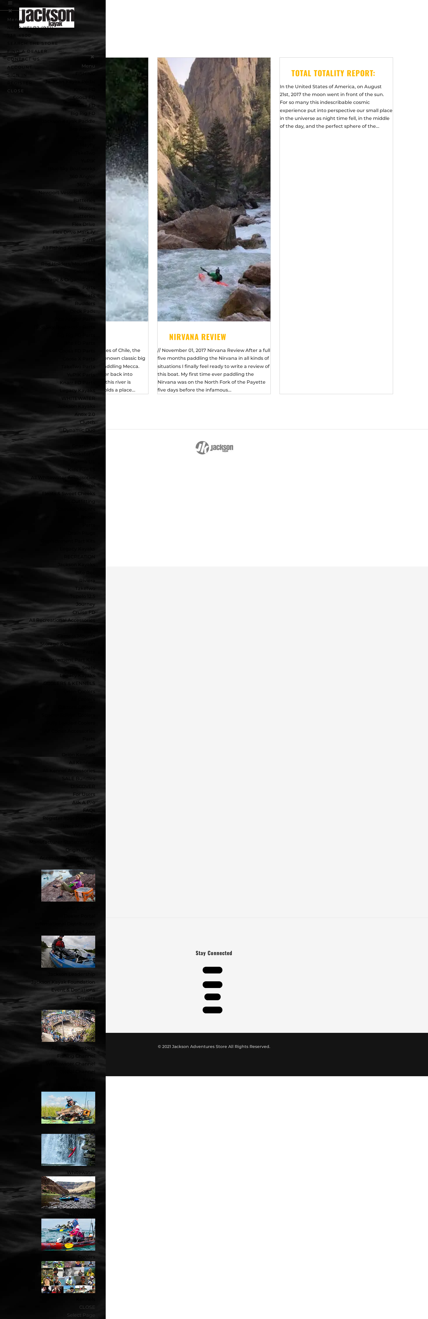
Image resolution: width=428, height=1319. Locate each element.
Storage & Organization (67, 644)
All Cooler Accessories (69, 731)
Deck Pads (82, 311)
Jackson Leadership (71, 974)
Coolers (86, 1257)
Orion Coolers (79, 691)
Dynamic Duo (79, 430)
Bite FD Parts (79, 343)
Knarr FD (84, 89)
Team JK (85, 1005)
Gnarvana (83, 446)
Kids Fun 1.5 (81, 469)
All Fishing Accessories (68, 248)
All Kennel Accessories (69, 770)
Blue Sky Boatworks (71, 168)
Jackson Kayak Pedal (70, 81)
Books (88, 517)
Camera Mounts (76, 509)
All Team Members (73, 1048)
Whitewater (81, 1172)
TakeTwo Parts (78, 366)
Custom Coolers (76, 707)
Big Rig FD (82, 113)
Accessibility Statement (67, 858)
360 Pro (86, 184)
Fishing (86, 1130)
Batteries (84, 216)
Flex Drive (83, 224)
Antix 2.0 (85, 414)
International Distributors (65, 924)
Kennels (85, 1299)
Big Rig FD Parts (75, 335)
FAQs (89, 810)
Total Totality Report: (333, 73)
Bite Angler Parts (74, 319)
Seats (88, 295)
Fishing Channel (76, 1056)
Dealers (86, 865)
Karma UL (83, 462)
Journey (85, 604)
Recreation (82, 1214)
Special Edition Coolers (68, 715)
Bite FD (86, 105)
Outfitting (83, 501)
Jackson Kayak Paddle (68, 121)
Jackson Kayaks (76, 406)
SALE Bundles (78, 778)
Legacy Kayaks (77, 390)
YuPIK (88, 161)
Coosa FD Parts (77, 351)
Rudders (85, 303)
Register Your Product (69, 818)
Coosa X (86, 137)
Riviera (87, 580)
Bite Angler (81, 129)
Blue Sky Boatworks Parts (64, 327)
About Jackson (77, 931)
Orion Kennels (78, 754)
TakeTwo (85, 153)
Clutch (87, 422)
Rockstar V (82, 454)
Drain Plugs (81, 533)
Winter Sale (81, 1087)
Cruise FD (83, 612)
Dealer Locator (77, 908)
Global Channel (77, 1071)
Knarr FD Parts (77, 382)
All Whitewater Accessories (63, 477)
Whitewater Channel (70, 1064)
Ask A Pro (83, 802)
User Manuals (79, 826)
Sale (90, 747)
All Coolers (83, 699)
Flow (89, 438)
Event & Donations (73, 990)
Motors (87, 208)
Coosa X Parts (79, 359)
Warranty (84, 834)
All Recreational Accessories (62, 620)
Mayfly (87, 145)
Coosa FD (84, 97)
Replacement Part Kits (68, 541)
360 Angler (82, 176)
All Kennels (82, 762)
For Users (84, 794)
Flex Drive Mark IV (74, 232)
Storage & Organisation (67, 279)
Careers (86, 998)
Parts (88, 240)
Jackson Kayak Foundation (63, 982)
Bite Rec (85, 573)
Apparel (85, 256)
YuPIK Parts (81, 375)
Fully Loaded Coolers (70, 723)
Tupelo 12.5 (82, 596)
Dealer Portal (79, 916)
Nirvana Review (197, 336)
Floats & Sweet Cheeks (68, 493)
